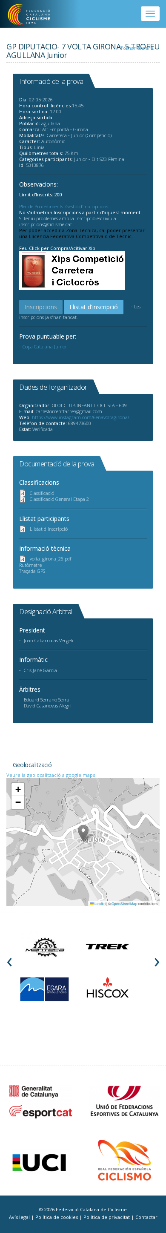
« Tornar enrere (134, 48)
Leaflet (100, 903)
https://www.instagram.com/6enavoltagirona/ (80, 417)
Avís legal (20, 1217)
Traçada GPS (32, 571)
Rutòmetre (30, 565)
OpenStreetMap (124, 903)
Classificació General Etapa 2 (59, 499)
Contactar (146, 1217)
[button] (83, 833)
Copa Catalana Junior (45, 346)
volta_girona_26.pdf (50, 558)
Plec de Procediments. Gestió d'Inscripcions (63, 206)
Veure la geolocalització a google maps (50, 775)
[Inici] (34, 15)
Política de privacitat (107, 1217)
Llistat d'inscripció (93, 307)
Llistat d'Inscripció (49, 529)
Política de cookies (57, 1217)
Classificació (42, 493)
